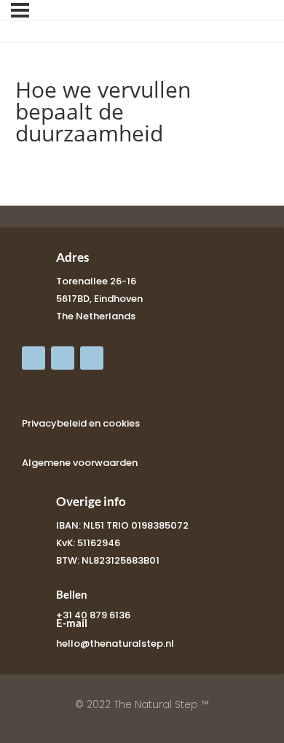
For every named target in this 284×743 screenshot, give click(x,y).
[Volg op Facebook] (33, 358)
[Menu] (20, 10)
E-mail (71, 622)
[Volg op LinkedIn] (91, 358)
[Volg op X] (62, 358)
